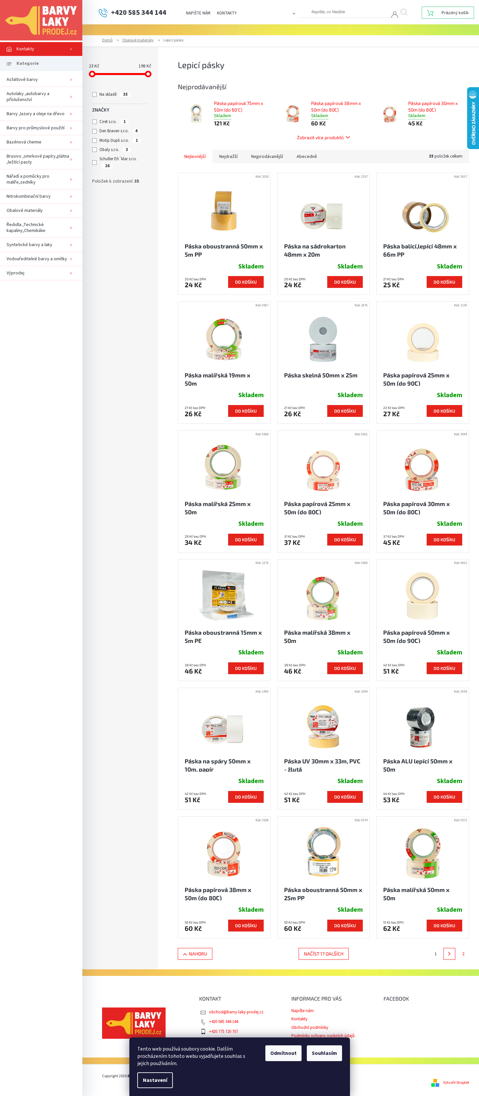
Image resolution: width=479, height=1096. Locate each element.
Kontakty (227, 13)
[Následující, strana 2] (449, 954)
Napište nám (198, 13)
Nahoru (198, 953)
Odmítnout (283, 1053)
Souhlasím (324, 1053)
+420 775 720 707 (223, 1031)
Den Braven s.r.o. (118, 131)
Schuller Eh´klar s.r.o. (118, 162)
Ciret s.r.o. (112, 122)
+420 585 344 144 (223, 1022)
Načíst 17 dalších (323, 953)
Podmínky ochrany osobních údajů (323, 1036)
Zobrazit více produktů (320, 137)
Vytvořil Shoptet (456, 1082)
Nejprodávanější (267, 156)
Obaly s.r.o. (113, 150)
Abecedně (307, 156)
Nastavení (155, 1080)
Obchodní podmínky (309, 1028)
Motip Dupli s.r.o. (118, 140)
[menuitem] (41, 49)
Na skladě (113, 94)
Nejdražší (228, 156)
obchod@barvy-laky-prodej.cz (236, 1012)
